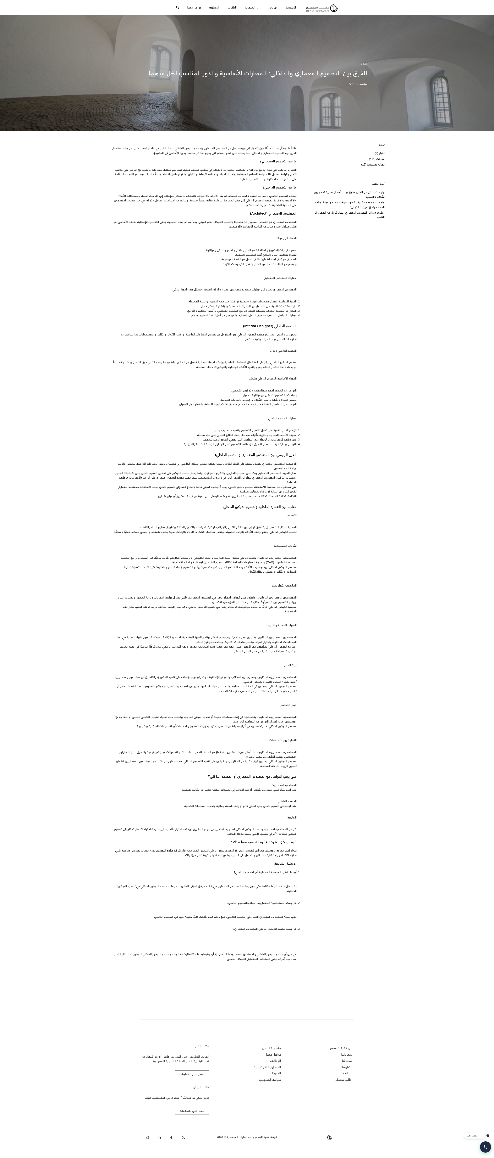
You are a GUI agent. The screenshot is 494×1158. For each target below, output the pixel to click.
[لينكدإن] (159, 1137)
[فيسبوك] (171, 1137)
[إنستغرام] (147, 1137)
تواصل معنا (194, 7)
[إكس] (183, 1137)
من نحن (272, 7)
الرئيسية (291, 7)
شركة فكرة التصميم (168, 850)
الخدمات (250, 7)
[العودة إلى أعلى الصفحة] (10, 1148)
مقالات (363, 63)
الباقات (232, 7)
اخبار (382, 153)
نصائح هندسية (376, 164)
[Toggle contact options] (485, 1147)
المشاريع (214, 7)
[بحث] (170, 7)
